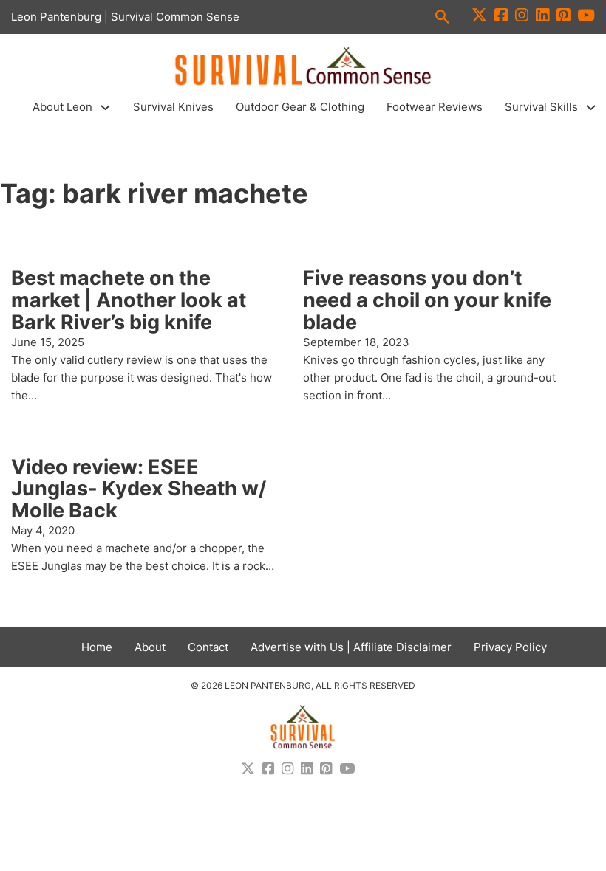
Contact (208, 647)
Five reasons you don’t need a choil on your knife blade (427, 300)
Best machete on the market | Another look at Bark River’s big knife (128, 300)
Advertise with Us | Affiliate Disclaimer (351, 647)
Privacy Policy (510, 647)
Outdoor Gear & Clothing (300, 107)
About (150, 647)
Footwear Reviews (435, 107)
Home (96, 647)
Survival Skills (541, 107)
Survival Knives (173, 107)
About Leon (62, 107)
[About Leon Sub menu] (105, 107)
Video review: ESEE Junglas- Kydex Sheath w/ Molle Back (139, 489)
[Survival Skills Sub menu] (590, 107)
